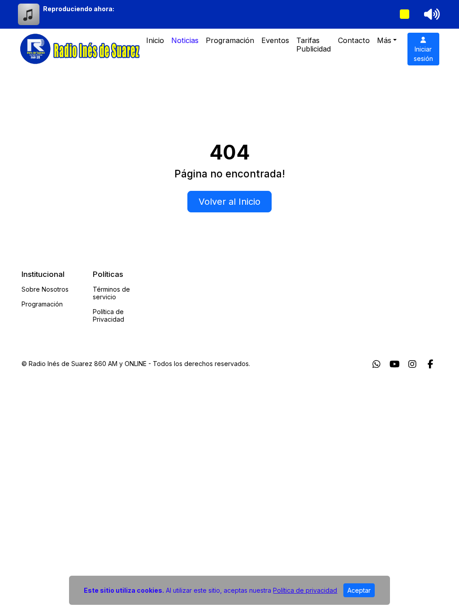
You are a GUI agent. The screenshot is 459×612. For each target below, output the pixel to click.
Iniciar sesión (423, 53)
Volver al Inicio (229, 201)
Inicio (155, 40)
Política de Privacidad (108, 315)
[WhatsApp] (376, 364)
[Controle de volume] (430, 14)
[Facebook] (430, 364)
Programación (230, 40)
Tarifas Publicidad (313, 44)
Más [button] (384, 40)
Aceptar (359, 590)
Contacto (354, 40)
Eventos (275, 40)
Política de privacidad (305, 590)
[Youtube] (395, 364)
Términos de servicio (111, 293)
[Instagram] (412, 364)
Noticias (185, 40)
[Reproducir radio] (404, 14)
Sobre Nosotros (45, 289)
